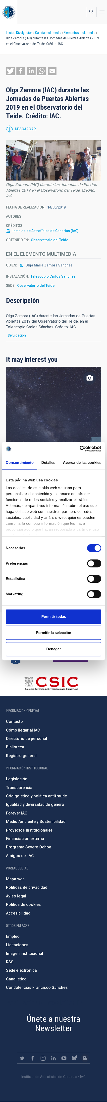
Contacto (14, 721)
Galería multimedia (48, 33)
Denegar (53, 649)
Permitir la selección (53, 632)
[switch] (94, 563)
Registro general (21, 755)
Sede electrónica (21, 970)
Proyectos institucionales (29, 830)
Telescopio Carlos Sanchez (53, 276)
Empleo (13, 936)
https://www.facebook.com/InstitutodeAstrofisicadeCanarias (32, 1058)
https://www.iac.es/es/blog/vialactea (85, 1058)
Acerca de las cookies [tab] (82, 462)
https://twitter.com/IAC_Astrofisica (22, 1058)
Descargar (25, 129)
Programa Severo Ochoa (28, 847)
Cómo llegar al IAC (23, 730)
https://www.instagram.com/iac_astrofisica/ (43, 1058)
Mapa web (15, 879)
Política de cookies (23, 904)
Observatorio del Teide (49, 240)
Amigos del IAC (20, 855)
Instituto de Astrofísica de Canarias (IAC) (45, 231)
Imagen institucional (24, 953)
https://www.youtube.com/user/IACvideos (64, 1058)
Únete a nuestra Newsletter (53, 1023)
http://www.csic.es (51, 683)
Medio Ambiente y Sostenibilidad (35, 821)
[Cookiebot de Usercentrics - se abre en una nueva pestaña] (79, 449)
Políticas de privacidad (26, 887)
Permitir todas (53, 616)
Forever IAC (16, 813)
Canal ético (16, 979)
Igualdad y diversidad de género (35, 804)
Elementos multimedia (79, 33)
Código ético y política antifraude (36, 796)
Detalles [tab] (48, 462)
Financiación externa (25, 838)
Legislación (16, 779)
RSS (9, 962)
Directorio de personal (26, 738)
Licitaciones (17, 945)
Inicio (10, 33)
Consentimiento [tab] (20, 462)
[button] (10, 71)
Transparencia (19, 787)
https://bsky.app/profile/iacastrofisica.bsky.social (74, 1058)
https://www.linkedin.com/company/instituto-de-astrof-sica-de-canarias (53, 1058)
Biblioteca (15, 747)
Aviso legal (16, 896)
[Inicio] (8, 12)
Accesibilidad (18, 913)
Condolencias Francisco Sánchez (37, 987)
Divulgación (24, 33)
